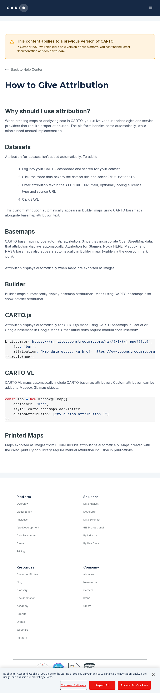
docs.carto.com (53, 51)
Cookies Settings (73, 685)
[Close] (153, 674)
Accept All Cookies (134, 685)
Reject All (102, 685)
